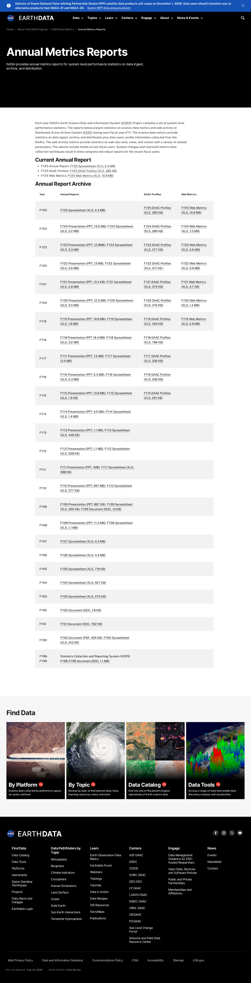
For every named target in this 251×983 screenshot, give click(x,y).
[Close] (243, 5)
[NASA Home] (11, 18)
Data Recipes (98, 898)
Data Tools (19, 862)
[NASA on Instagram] (224, 832)
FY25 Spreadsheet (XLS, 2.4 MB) (92, 166)
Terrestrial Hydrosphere (66, 919)
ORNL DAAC (137, 908)
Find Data (19, 848)
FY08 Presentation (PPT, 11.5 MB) (82, 523)
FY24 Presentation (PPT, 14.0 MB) (83, 226)
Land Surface (59, 892)
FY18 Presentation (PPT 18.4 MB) (82, 337)
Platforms (18, 868)
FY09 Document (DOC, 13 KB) (101, 509)
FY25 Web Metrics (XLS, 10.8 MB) (91, 175)
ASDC (133, 862)
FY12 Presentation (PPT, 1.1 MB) (81, 448)
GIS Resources (99, 905)
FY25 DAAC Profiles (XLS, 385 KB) (93, 171)
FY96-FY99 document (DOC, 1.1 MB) (85, 661)
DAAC (88, 132)
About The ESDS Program (32, 29)
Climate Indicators (63, 872)
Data (76, 18)
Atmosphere (59, 859)
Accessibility (155, 960)
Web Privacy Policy (20, 960)
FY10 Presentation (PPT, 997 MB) (82, 486)
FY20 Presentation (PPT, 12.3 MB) (83, 300)
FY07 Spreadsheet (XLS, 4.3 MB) (82, 541)
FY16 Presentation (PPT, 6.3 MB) (82, 374)
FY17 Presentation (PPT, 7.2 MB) (82, 356)
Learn (109, 18)
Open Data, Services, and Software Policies (182, 871)
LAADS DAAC (138, 895)
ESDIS (126, 123)
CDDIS (133, 868)
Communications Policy (107, 960)
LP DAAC (135, 888)
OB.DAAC (135, 914)
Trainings (96, 878)
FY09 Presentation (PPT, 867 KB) (82, 504)
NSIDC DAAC (137, 901)
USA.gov (198, 960)
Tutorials (95, 885)
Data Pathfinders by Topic (66, 850)
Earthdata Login (22, 909)
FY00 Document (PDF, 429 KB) (81, 637)
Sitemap (178, 960)
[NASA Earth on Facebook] (216, 832)
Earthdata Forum (101, 865)
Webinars (96, 872)
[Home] (36, 17)
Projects (17, 892)
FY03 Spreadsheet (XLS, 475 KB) (83, 596)
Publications (98, 918)
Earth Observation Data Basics (105, 857)
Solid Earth (58, 905)
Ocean (55, 899)
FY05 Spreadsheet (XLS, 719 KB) (82, 569)
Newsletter (214, 862)
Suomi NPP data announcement (108, 8)
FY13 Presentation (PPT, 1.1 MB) (81, 430)
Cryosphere (58, 879)
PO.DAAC (135, 921)
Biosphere (57, 866)
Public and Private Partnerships (180, 881)
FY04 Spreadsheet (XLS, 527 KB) (83, 582)
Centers (127, 18)
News (211, 848)
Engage (146, 18)
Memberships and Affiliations (180, 891)
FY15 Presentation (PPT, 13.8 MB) (82, 393)
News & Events (188, 18)
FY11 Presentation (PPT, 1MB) (80, 467)
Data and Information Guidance (62, 960)
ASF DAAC (136, 855)
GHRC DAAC (137, 875)
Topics (92, 18)
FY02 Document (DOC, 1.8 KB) (80, 610)
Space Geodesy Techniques (22, 883)
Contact (212, 868)
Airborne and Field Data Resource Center (144, 940)
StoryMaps (97, 911)
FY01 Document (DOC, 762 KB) (81, 624)
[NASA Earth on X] (232, 832)
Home (10, 29)
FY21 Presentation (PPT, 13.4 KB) (82, 282)
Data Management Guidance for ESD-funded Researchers (181, 858)
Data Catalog (20, 855)
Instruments (19, 875)
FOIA (135, 960)
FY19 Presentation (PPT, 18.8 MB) (82, 319)
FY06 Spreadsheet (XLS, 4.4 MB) (82, 555)
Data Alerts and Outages (22, 900)
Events (211, 855)
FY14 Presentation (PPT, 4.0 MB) (82, 411)
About (164, 18)
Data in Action (99, 892)
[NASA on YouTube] (240, 832)
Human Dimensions (63, 886)
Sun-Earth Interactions (65, 912)
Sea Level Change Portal (141, 929)
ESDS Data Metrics (63, 29)
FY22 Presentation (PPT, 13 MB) (81, 263)
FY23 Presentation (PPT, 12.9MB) (82, 245)
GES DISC (135, 881)
